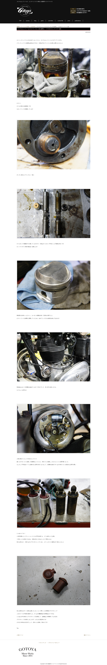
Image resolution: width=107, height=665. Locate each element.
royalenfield (33, 26)
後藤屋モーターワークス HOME (23, 26)
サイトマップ (43, 642)
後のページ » (87, 635)
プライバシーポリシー (54, 642)
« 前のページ (20, 635)
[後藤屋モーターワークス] (25, 16)
